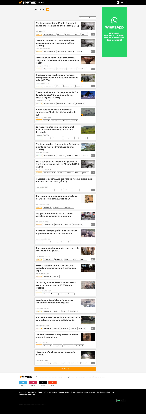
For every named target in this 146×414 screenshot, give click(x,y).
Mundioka (43, 377)
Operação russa (69, 377)
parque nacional (67, 86)
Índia (58, 86)
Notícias (69, 155)
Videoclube (64, 120)
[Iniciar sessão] (122, 2)
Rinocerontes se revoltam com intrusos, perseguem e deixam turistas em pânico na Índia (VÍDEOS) (57, 78)
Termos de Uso (32, 392)
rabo (66, 242)
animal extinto (60, 51)
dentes (69, 293)
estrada (81, 259)
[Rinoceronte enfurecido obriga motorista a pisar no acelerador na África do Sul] (88, 199)
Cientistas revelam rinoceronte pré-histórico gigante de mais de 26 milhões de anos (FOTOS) (57, 147)
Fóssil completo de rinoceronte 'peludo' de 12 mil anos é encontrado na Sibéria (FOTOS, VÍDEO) (57, 164)
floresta (78, 86)
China (76, 155)
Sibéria (58, 34)
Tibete (84, 155)
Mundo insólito (47, 190)
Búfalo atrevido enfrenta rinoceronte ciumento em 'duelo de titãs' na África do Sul (56, 112)
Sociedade (60, 155)
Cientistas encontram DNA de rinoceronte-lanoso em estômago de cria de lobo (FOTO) (57, 24)
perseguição (56, 345)
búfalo (73, 120)
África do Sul (54, 120)
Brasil (89, 377)
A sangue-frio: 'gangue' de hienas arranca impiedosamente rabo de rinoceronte (56, 232)
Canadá (70, 51)
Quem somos (22, 392)
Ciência (94, 377)
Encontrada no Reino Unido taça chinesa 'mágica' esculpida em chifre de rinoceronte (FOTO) (57, 60)
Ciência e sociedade (48, 34)
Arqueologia (60, 103)
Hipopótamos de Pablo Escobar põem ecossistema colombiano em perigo (54, 214)
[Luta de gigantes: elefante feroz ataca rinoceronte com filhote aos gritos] (88, 303)
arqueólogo (70, 68)
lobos (83, 34)
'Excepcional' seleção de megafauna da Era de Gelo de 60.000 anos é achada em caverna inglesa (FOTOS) (57, 95)
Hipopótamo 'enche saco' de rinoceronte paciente (55, 353)
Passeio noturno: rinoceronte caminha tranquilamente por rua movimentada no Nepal (56, 268)
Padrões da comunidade (103, 392)
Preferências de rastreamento (27, 394)
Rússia (45, 293)
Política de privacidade (50, 392)
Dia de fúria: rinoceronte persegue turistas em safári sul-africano (57, 336)
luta (76, 138)
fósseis (78, 51)
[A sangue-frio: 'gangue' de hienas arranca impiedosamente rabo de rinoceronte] (88, 233)
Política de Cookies (64, 392)
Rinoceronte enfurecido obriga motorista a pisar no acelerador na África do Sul (57, 197)
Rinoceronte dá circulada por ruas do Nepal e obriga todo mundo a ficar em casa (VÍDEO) (64, 180)
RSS (113, 392)
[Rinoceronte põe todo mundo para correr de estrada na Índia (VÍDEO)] (88, 251)
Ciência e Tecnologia (48, 155)
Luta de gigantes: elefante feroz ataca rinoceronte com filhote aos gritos (54, 301)
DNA (76, 34)
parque (72, 328)
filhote (63, 311)
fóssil (84, 172)
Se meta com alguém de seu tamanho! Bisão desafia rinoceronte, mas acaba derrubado (55, 129)
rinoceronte (39, 9)
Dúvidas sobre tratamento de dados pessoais (83, 392)
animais (80, 328)
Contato (40, 392)
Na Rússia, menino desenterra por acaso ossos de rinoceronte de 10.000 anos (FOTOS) (56, 285)
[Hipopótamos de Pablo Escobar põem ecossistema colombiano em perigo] (88, 216)
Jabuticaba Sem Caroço (55, 377)
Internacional (80, 377)
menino (61, 293)
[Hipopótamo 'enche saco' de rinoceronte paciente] (88, 355)
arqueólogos (60, 68)
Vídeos (45, 120)
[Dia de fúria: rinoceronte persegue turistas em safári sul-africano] (88, 337)
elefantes (55, 311)
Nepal (54, 276)
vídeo (83, 138)
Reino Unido (80, 68)
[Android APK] (121, 401)
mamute (69, 103)
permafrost (67, 34)
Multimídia (63, 328)
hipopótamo (73, 363)
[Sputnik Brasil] (28, 4)
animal (74, 190)
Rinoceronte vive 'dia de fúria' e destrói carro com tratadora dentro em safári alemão (58, 318)
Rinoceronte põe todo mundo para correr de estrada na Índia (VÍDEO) (57, 249)
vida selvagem (67, 138)
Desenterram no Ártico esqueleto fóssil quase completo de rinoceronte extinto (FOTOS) (55, 43)
